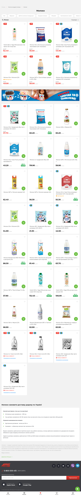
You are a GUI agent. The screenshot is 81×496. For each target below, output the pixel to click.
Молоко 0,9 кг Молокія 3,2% (11, 77)
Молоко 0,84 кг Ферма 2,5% (64, 127)
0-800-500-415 (10, 471)
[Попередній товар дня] (4, 95)
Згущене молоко (42, 15)
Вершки (12, 15)
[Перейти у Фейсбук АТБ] (58, 466)
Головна (3, 7)
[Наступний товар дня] (76, 95)
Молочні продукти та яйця (14, 7)
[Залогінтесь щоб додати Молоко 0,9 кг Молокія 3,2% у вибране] (24, 56)
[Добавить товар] (23, 41)
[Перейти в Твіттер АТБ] (54, 466)
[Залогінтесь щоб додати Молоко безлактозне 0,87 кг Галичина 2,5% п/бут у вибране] (51, 301)
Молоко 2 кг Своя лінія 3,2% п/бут (13, 354)
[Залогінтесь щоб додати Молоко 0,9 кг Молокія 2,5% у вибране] (24, 205)
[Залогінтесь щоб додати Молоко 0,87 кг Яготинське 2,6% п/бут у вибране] (77, 139)
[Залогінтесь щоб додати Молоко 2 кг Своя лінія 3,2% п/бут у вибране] (24, 333)
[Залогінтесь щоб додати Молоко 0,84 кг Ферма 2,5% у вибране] (77, 106)
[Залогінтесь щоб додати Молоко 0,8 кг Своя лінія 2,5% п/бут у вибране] (51, 333)
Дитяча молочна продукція (26, 15)
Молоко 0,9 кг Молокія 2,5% (11, 226)
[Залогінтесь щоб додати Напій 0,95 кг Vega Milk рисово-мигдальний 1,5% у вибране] (77, 269)
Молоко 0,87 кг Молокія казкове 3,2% (14, 192)
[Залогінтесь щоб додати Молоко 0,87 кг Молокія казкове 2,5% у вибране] (51, 171)
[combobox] (67, 20)
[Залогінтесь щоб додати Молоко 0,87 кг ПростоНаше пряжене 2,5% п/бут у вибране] (51, 56)
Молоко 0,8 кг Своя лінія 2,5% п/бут (40, 354)
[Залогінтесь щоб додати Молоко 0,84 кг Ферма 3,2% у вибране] (24, 301)
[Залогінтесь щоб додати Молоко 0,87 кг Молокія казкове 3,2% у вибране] (24, 171)
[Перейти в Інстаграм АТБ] (68, 466)
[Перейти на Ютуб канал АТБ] (63, 466)
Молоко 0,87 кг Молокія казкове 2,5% (40, 192)
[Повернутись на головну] (6, 465)
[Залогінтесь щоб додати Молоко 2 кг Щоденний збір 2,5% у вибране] (51, 139)
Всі (4, 15)
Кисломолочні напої (66, 15)
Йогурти (54, 15)
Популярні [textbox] (74, 19)
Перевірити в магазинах (10, 358)
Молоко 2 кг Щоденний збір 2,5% (39, 159)
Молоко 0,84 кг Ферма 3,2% (11, 322)
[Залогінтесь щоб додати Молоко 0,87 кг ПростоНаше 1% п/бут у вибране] (24, 269)
